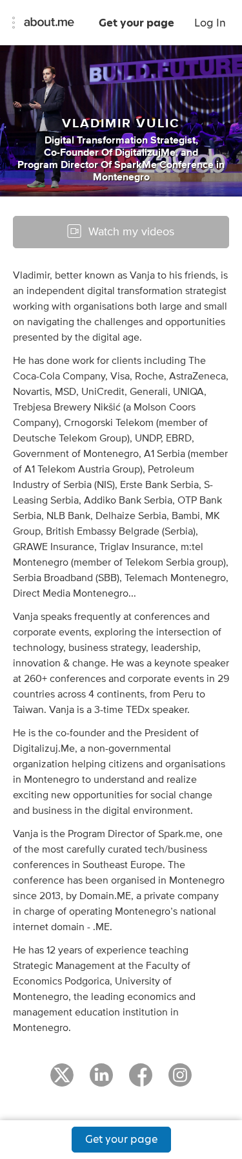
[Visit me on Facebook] (140, 1080)
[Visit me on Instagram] (180, 1080)
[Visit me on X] (62, 1080)
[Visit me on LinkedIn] (101, 1080)
